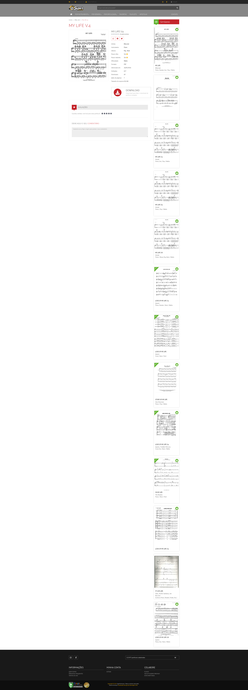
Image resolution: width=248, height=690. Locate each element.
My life (157, 65)
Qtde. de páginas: (116, 78)
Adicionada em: (115, 68)
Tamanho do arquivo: (117, 81)
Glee (156, 594)
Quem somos (72, 672)
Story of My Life (161, 399)
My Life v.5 (159, 205)
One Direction (159, 402)
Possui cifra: (114, 54)
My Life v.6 (159, 252)
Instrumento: (115, 47)
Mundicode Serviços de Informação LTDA (128, 685)
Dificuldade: (114, 61)
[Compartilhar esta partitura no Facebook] (117, 39)
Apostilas (143, 14)
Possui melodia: (116, 57)
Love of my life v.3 (162, 301)
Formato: (114, 64)
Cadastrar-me (81, 2)
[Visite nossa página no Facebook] (167, 2)
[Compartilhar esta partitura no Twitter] (122, 39)
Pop (125, 51)
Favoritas (123, 14)
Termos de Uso (73, 675)
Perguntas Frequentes (76, 673)
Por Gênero (96, 14)
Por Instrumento (81, 14)
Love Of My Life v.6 (162, 637)
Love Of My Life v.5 (162, 549)
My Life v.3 (158, 157)
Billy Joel (77, 20)
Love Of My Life (160, 351)
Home (70, 20)
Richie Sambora (164, 594)
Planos (146, 672)
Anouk (157, 159)
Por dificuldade (110, 14)
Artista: (113, 44)
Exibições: (114, 71)
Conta (174, 2)
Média (125, 61)
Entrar (72, 2)
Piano (125, 47)
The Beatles (159, 495)
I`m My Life (158, 492)
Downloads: (114, 74)
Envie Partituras (149, 675)
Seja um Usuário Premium (152, 673)
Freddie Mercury (165, 447)
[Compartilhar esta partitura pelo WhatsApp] (113, 39)
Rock (128, 51)
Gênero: (113, 51)
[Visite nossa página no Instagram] (163, 2)
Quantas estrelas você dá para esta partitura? (86, 113)
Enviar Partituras (91, 2)
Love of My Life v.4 (162, 444)
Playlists (133, 14)
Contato (174, 14)
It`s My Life (159, 591)
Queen (157, 303)
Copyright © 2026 (112, 683)
